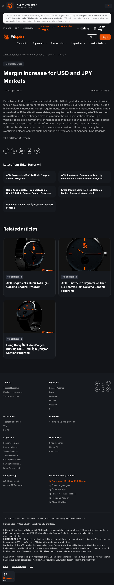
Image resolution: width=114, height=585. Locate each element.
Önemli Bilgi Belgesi (61, 485)
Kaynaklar (77, 43)
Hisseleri (53, 404)
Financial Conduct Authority (56, 533)
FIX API (6, 430)
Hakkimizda (96, 43)
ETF (51, 409)
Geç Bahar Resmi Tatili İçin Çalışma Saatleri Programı (29, 206)
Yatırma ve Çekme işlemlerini (62, 422)
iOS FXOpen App (11, 481)
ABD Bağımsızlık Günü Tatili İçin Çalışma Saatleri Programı (27, 177)
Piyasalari (38, 43)
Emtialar (52, 400)
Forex (51, 392)
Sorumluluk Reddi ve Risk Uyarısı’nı (72, 560)
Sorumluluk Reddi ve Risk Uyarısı (57, 28)
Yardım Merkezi (10, 455)
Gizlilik (5, 567)
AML (31, 567)
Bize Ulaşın (54, 451)
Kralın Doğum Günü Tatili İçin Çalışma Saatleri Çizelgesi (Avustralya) (81, 191)
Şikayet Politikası (59, 502)
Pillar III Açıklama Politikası (64, 494)
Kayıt (105, 37)
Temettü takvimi (10, 451)
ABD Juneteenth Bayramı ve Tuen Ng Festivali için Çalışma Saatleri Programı (82, 177)
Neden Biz (54, 447)
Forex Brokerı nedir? (12, 468)
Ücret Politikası (58, 489)
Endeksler (53, 396)
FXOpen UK (8, 530)
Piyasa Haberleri (10, 447)
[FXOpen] (13, 37)
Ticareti (21, 43)
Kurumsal (29, 28)
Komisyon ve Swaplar (13, 392)
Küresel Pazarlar (56, 388)
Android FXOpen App (13, 485)
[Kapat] (3, 5)
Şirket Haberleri (11, 54)
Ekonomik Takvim (11, 443)
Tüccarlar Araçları (11, 396)
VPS (5, 426)
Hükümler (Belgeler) (19, 567)
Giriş (92, 37)
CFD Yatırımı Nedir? (12, 459)
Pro (17, 28)
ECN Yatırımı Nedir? (12, 464)
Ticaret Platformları (12, 422)
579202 (33, 533)
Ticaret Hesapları (11, 388)
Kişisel (7, 28)
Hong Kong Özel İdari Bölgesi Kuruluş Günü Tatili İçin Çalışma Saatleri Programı (28, 191)
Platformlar (57, 43)
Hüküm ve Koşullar (60, 498)
